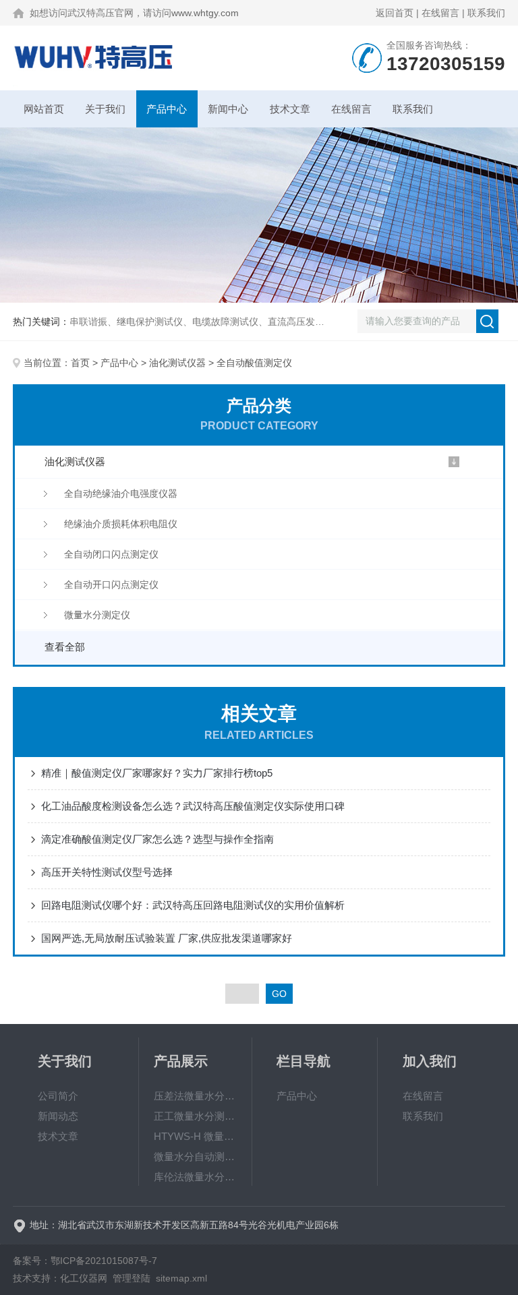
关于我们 (105, 109)
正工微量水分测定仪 (195, 1116)
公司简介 (58, 1096)
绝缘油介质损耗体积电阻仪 (120, 523)
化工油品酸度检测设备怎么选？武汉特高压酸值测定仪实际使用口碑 (193, 806)
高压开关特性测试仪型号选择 (107, 872)
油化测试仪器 (177, 362)
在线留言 (440, 12)
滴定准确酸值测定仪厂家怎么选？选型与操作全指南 (157, 839)
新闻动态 (58, 1116)
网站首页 (44, 109)
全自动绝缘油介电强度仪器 (120, 493)
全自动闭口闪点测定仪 (111, 554)
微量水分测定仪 (97, 614)
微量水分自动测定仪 (195, 1156)
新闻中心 (228, 109)
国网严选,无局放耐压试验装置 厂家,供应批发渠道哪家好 (166, 938)
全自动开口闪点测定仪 (111, 584)
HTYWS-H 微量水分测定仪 (195, 1136)
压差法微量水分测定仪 (195, 1096)
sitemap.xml (181, 1278)
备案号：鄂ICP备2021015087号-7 (85, 1260)
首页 (80, 362)
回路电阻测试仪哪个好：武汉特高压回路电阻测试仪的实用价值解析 (193, 905)
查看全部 (65, 647)
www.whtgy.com (205, 12)
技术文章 (290, 109)
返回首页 (394, 12)
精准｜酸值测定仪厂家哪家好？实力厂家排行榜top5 (156, 773)
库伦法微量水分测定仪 (195, 1176)
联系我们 (486, 12)
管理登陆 (131, 1278)
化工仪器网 (83, 1278)
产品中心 (166, 109)
